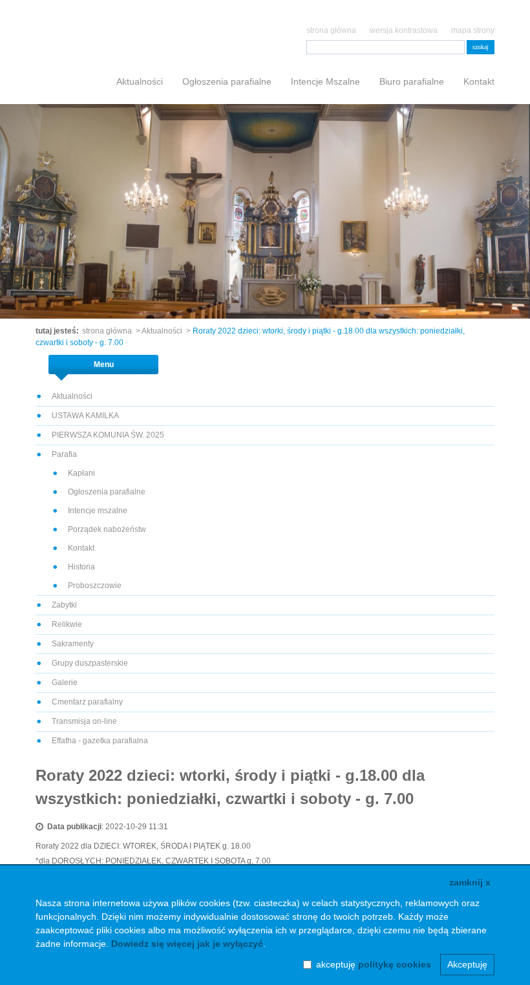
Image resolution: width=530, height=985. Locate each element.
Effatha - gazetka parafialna (100, 740)
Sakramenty (73, 643)
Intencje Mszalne (325, 81)
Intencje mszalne (97, 510)
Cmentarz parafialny (87, 701)
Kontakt (478, 81)
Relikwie (67, 624)
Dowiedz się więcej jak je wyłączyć (187, 943)
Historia (81, 566)
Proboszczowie (95, 585)
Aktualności (139, 81)
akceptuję (373, 964)
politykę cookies (394, 964)
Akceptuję (467, 964)
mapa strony (472, 30)
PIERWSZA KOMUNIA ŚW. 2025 (108, 435)
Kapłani (81, 473)
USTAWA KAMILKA (85, 415)
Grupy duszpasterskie (90, 663)
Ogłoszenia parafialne (226, 81)
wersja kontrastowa (404, 30)
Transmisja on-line (84, 721)
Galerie (65, 682)
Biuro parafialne (411, 81)
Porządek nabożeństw (107, 529)
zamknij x (470, 882)
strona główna (331, 30)
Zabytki (64, 604)
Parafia (64, 454)
